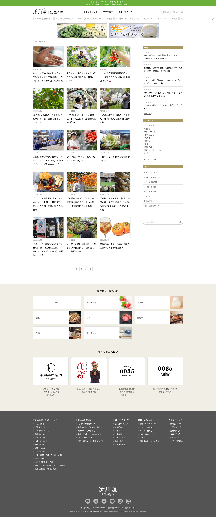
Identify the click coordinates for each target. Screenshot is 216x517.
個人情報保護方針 (96, 511)
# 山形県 (147, 129)
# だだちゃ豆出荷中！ (43, 18)
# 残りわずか (147, 18)
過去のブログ (149, 201)
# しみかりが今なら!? (64, 18)
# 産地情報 (148, 147)
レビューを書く (121, 444)
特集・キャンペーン (151, 172)
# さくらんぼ (149, 135)
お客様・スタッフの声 (152, 177)
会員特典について (122, 427)
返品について (40, 448)
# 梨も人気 (134, 18)
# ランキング (161, 18)
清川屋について (91, 11)
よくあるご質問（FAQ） (44, 462)
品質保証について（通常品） (46, 469)
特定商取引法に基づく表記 (79, 511)
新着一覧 (147, 113)
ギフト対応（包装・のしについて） (49, 455)
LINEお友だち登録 (85, 437)
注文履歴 (118, 434)
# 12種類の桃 (121, 18)
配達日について (41, 444)
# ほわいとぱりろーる (152, 150)
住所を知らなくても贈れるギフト (91, 441)
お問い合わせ (40, 458)
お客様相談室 (40, 451)
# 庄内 (146, 153)
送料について (40, 437)
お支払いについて (42, 430)
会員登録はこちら (122, 423)
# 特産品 (147, 141)
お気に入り (119, 441)
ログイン (175, 12)
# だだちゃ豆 (149, 138)
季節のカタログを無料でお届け (90, 427)
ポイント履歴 (120, 437)
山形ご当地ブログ (151, 191)
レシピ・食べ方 (150, 187)
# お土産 (109, 18)
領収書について (41, 434)
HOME (35, 42)
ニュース (147, 196)
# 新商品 (173, 18)
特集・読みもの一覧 (151, 206)
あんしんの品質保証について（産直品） (50, 465)
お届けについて (41, 441)
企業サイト (174, 427)
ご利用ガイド (40, 427)
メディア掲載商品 (151, 182)
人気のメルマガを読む (86, 430)
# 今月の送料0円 (82, 18)
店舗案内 (173, 430)
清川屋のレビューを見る (149, 441)
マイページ (119, 430)
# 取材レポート (150, 132)
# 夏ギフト (97, 18)
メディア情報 (175, 441)
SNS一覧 (173, 437)
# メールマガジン (150, 126)
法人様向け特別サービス (87, 423)
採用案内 (173, 434)
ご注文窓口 (39, 423)
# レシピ (147, 144)
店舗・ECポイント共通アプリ (89, 434)
